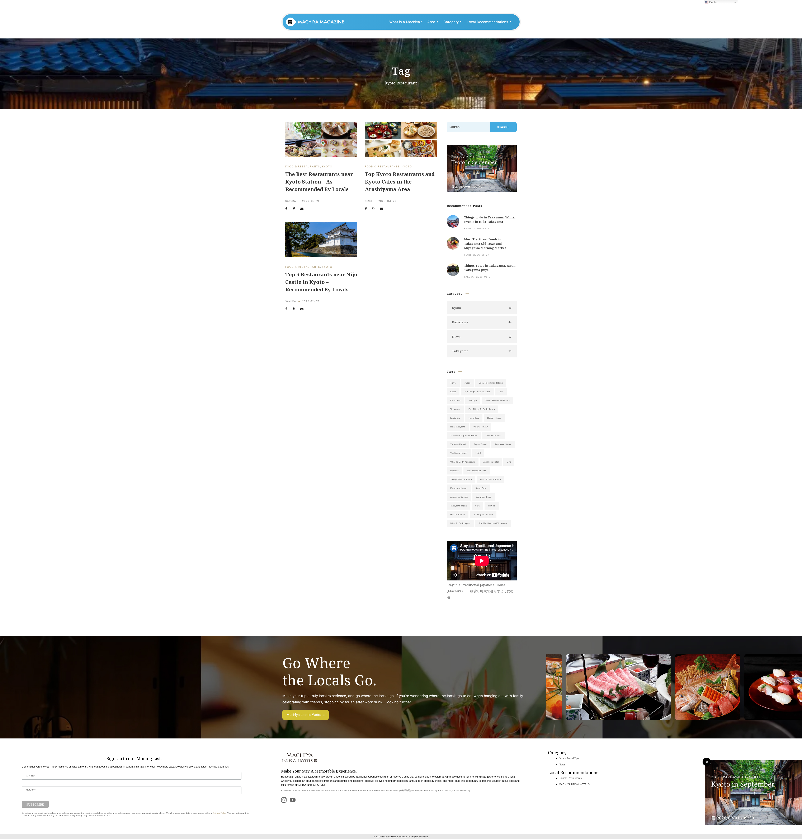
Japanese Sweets (459, 497)
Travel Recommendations (497, 400)
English (713, 2)
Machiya (473, 400)
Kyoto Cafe (481, 488)
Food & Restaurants (302, 166)
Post (501, 391)
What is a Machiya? (405, 22)
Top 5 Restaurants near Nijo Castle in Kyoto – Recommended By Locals (321, 282)
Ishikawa (454, 470)
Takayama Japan (458, 506)
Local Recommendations (491, 383)
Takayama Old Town (476, 470)
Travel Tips (473, 418)
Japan (467, 383)
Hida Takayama (457, 427)
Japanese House (503, 444)
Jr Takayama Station (483, 514)
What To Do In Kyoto (460, 523)
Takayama (455, 409)
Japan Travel (480, 444)
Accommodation (493, 435)
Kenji (368, 201)
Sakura (290, 201)
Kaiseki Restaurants (570, 778)
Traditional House (458, 453)
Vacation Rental (458, 444)
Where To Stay (480, 427)
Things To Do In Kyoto (461, 479)
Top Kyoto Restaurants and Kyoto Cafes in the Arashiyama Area (400, 182)
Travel (453, 383)
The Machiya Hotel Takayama (493, 523)
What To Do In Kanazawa (462, 462)
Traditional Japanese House (463, 435)
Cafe (477, 506)
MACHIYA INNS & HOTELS (574, 784)
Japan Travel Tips (569, 758)
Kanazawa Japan (458, 488)
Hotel (478, 453)
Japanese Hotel (491, 462)
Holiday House (494, 418)
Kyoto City (455, 418)
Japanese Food (483, 497)
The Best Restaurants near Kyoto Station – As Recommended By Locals (319, 182)
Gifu (509, 462)
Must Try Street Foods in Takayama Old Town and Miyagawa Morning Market (485, 243)
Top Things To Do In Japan (477, 391)
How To (491, 506)
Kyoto (327, 166)
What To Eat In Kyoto (490, 479)
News (562, 764)
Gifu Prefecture (457, 514)
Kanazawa (455, 400)
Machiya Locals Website (306, 715)
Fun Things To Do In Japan (481, 409)
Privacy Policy (219, 813)
